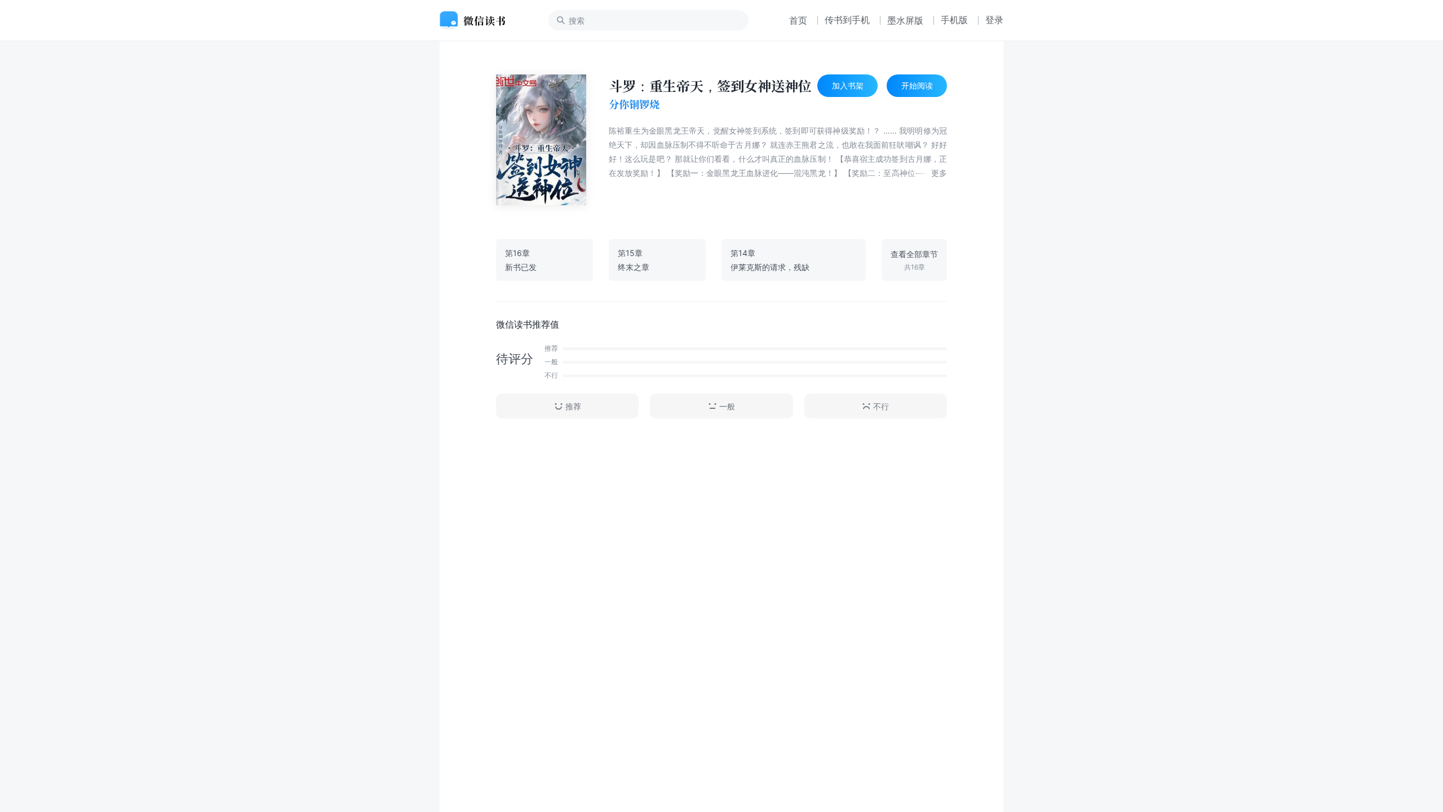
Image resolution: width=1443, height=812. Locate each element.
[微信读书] (477, 20)
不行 (881, 406)
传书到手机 (847, 19)
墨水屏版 (905, 20)
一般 (727, 406)
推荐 (573, 406)
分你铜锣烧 (634, 104)
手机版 (954, 19)
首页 (798, 20)
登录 (994, 19)
